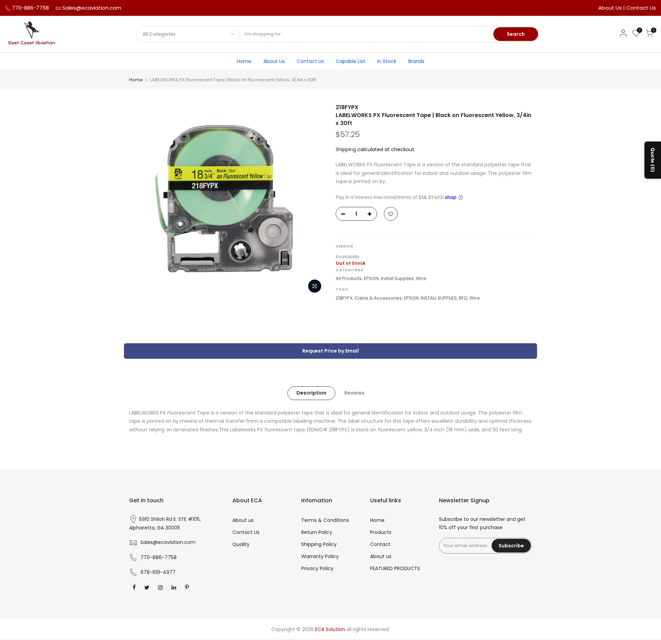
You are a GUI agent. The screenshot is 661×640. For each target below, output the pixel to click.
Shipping (346, 149)
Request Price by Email (330, 350)
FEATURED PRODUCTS (395, 568)
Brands (416, 61)
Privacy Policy (317, 568)
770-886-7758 (30, 7)
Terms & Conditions (325, 520)
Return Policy (316, 532)
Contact (380, 544)
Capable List (350, 61)
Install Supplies (397, 278)
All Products (349, 278)
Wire (421, 278)
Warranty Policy (320, 556)
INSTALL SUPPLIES (439, 298)
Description (311, 392)
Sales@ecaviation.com (91, 7)
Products (380, 532)
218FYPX (344, 298)
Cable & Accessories (378, 298)
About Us (610, 7)
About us (243, 520)
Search (516, 34)
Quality (241, 544)
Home (244, 61)
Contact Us (641, 7)
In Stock (386, 61)
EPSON (371, 278)
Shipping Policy (319, 544)
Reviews (354, 392)
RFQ (463, 298)
